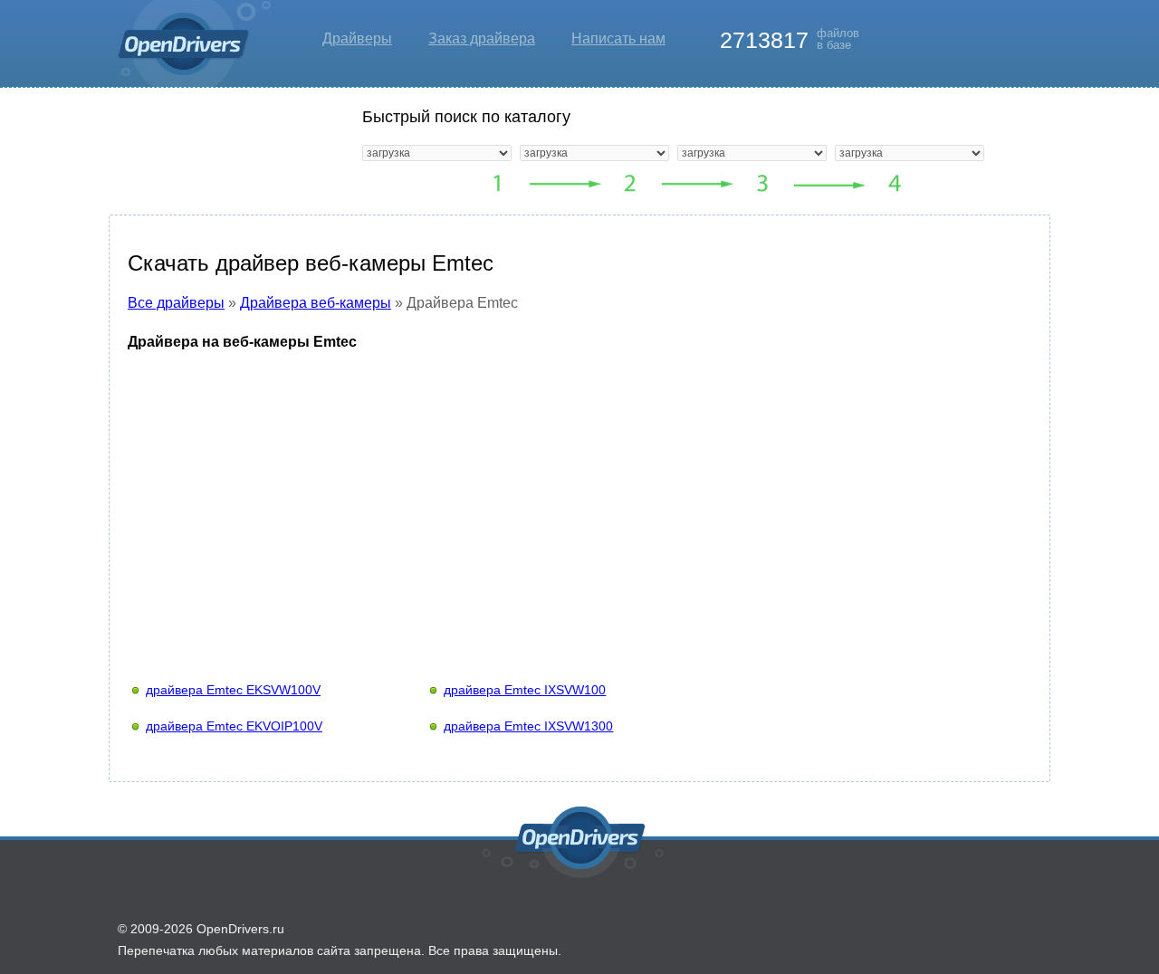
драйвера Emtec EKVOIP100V (234, 726)
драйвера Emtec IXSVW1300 (528, 726)
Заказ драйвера (481, 38)
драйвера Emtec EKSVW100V (233, 690)
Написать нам (618, 38)
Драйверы (357, 38)
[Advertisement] (579, 498)
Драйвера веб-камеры (315, 302)
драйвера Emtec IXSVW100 (525, 690)
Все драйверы (176, 302)
